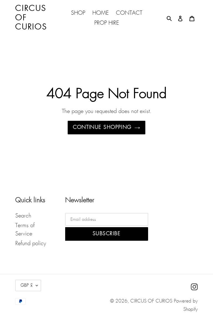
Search (23, 216)
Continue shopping (102, 127)
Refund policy (30, 243)
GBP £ (27, 285)
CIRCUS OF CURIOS (151, 301)
